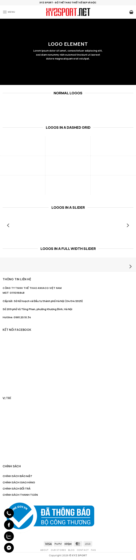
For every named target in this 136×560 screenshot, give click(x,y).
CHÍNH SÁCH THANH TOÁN (20, 495)
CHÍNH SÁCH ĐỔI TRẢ (16, 488)
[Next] (127, 225)
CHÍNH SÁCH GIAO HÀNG (19, 482)
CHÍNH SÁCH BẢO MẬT (17, 476)
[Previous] (8, 225)
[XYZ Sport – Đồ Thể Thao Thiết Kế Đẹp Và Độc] (68, 12)
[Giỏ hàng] (131, 12)
